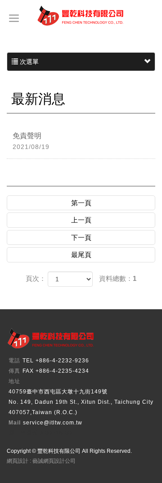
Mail (15, 423)
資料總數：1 (117, 278)
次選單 (28, 61)
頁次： (36, 278)
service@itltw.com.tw (52, 423)
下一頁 (81, 237)
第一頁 (81, 203)
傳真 (14, 371)
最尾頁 (81, 254)
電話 (14, 360)
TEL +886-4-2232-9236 (55, 360)
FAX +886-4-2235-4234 (55, 371)
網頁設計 (17, 461)
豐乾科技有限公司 (81, 16)
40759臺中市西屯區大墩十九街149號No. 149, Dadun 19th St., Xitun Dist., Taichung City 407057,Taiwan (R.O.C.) (81, 401)
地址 (14, 381)
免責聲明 (31, 141)
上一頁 (81, 220)
